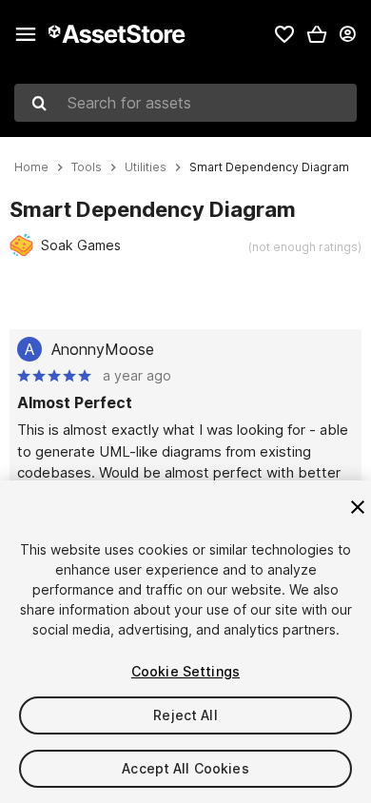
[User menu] (347, 34)
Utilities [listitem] (145, 167)
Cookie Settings (185, 671)
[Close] (357, 507)
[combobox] (185, 103)
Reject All (185, 715)
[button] (316, 34)
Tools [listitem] (86, 167)
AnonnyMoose (102, 349)
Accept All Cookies (185, 768)
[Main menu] (26, 34)
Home (31, 167)
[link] (284, 34)
